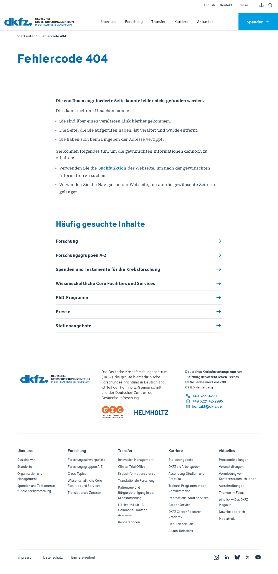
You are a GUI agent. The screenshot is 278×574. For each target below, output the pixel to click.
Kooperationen (129, 522)
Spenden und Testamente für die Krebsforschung (36, 488)
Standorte (24, 466)
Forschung (77, 450)
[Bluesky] (237, 557)
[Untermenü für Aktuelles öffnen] (205, 21)
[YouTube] (258, 557)
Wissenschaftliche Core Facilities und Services (85, 483)
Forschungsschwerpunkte (86, 459)
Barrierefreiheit (83, 557)
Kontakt (226, 5)
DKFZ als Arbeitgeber (184, 466)
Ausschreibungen (231, 485)
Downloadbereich (232, 511)
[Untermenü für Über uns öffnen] (108, 21)
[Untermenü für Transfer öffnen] (158, 21)
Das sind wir (26, 459)
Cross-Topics (77, 473)
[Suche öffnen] (270, 5)
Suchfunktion (112, 168)
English (209, 5)
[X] (247, 557)
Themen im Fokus (231, 492)
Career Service (179, 504)
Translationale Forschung (136, 480)
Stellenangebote (181, 459)
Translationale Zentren (84, 492)
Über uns (25, 450)
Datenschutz (53, 557)
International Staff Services (188, 497)
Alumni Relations (181, 530)
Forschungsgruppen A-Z (85, 466)
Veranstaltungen (231, 466)
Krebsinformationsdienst (136, 473)
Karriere (176, 450)
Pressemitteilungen (233, 459)
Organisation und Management (29, 476)
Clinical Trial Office (131, 466)
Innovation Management (136, 459)
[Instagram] (216, 557)
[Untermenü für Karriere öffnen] (181, 21)
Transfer (125, 450)
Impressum (26, 557)
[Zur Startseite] (40, 21)
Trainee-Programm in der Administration (187, 488)
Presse (243, 5)
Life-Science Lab (181, 523)
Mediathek (227, 518)
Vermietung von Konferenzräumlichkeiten (237, 476)
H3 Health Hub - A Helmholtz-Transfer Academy (132, 510)
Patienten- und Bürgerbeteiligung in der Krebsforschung (136, 492)
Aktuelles (227, 450)
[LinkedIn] (226, 557)
